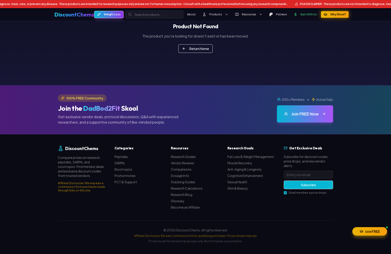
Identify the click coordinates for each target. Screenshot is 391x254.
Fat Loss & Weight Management (250, 157)
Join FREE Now (305, 113)
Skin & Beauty (237, 188)
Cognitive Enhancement (245, 176)
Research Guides (183, 157)
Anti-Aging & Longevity (244, 169)
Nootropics (123, 169)
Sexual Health (237, 182)
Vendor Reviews (182, 163)
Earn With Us (308, 14)
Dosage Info (180, 176)
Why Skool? (338, 14)
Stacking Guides (183, 182)
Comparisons (181, 169)
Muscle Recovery (239, 163)
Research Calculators (187, 188)
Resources (249, 14)
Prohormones (125, 176)
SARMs (119, 163)
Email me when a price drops (308, 192)
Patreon (281, 14)
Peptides (121, 157)
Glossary (177, 201)
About (191, 14)
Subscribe (308, 185)
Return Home (199, 49)
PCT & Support (125, 182)
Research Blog (181, 195)
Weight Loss (112, 14)
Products (215, 14)
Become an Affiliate (185, 207)
